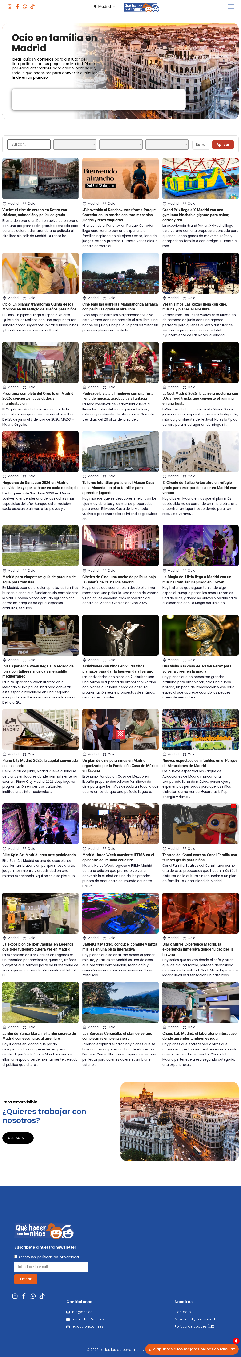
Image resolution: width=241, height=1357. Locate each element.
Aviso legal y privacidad (195, 1319)
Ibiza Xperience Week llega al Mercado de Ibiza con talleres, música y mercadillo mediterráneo (38, 671)
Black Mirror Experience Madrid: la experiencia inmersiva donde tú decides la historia (198, 949)
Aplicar (223, 144)
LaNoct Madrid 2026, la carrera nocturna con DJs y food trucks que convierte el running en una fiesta (200, 398)
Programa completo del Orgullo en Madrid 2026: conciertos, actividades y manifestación (37, 398)
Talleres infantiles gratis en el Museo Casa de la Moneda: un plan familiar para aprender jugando (118, 487)
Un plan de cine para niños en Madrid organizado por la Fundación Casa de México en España (120, 765)
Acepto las (48, 1257)
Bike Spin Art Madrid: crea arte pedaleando (39, 855)
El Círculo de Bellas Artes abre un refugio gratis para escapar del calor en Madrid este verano (199, 487)
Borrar (201, 144)
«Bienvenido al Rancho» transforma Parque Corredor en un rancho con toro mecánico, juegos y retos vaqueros (119, 215)
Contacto (183, 1312)
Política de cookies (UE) (194, 1326)
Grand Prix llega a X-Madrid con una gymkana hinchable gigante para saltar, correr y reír (195, 215)
